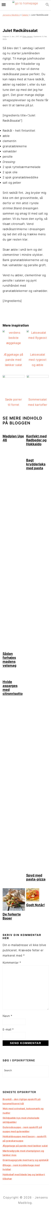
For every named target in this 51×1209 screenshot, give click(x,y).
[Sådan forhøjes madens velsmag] (14, 649)
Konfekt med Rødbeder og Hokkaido (36, 440)
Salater (25, 15)
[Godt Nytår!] (32, 900)
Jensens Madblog (11, 15)
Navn (7, 1016)
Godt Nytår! (35, 905)
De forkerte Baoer (12, 916)
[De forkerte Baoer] (14, 909)
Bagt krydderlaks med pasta (36, 464)
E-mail (8, 1029)
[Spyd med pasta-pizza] (37, 870)
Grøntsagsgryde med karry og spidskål (26, 1160)
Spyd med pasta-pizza (36, 877)
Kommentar (12, 962)
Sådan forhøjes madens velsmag (9, 659)
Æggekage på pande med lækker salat (25, 1145)
